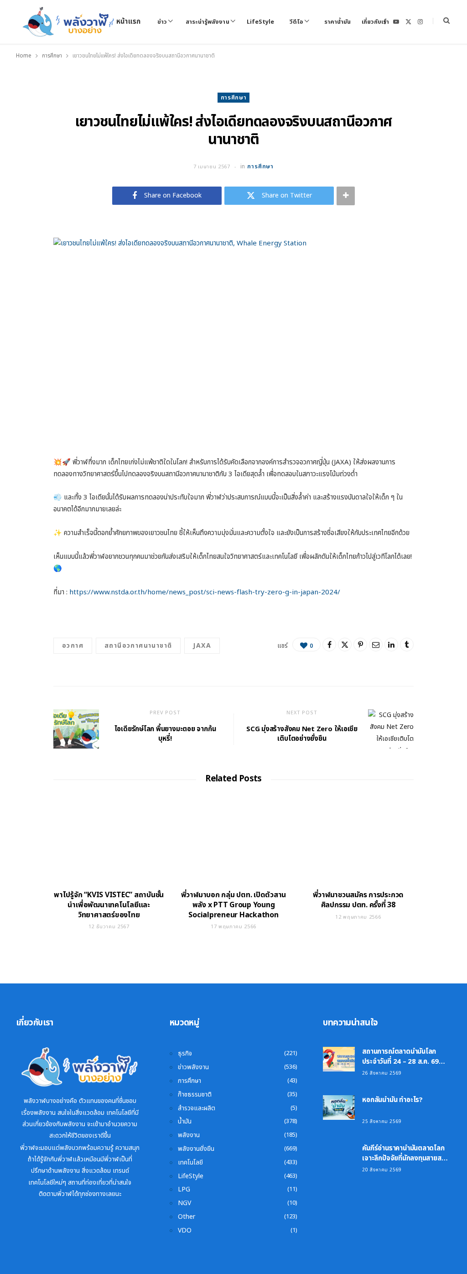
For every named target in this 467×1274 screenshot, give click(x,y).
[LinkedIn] (391, 644)
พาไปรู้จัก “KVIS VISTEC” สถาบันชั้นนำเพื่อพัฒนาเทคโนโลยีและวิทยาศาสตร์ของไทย (109, 904)
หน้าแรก (128, 21)
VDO (185, 1230)
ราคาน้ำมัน (337, 21)
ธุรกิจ (185, 1053)
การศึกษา (234, 97)
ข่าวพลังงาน (193, 1067)
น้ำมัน (185, 1121)
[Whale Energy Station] (68, 22)
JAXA (202, 645)
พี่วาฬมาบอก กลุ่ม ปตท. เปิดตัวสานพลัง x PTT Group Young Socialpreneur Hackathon (233, 904)
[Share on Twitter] (345, 644)
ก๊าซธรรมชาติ (195, 1094)
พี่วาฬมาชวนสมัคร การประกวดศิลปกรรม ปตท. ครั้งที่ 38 (358, 899)
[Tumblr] (407, 644)
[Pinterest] (360, 644)
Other (186, 1217)
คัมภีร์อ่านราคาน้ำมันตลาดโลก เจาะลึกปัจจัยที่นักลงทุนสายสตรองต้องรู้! (403, 1158)
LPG (184, 1189)
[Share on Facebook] (329, 644)
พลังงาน (189, 1135)
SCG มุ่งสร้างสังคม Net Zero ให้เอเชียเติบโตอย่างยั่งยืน (302, 734)
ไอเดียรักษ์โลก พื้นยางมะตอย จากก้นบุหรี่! (165, 734)
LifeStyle (260, 21)
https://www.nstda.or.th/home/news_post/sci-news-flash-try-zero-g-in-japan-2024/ (204, 592)
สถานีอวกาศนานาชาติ (138, 645)
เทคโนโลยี (190, 1162)
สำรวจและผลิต (196, 1108)
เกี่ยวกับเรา (375, 21)
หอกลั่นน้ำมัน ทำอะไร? (392, 1100)
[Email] (376, 644)
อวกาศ (72, 645)
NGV (184, 1203)
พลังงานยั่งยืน (196, 1149)
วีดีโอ (296, 21)
